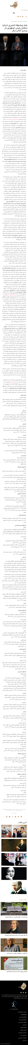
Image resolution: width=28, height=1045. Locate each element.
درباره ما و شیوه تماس (22, 1012)
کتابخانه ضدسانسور (23, 1038)
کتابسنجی (9, 809)
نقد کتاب (25, 1040)
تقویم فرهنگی (24, 1014)
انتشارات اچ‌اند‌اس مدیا (14, 1009)
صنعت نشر (13, 809)
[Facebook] (23, 17)
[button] (14, 13)
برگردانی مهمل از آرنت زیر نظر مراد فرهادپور (17, 971)
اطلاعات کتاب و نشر (22, 1022)
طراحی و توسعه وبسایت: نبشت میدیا (5, 1043)
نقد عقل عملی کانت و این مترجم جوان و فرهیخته (16, 935)
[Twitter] (20, 17)
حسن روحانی (18, 809)
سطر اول (13, 21)
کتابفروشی (6, 809)
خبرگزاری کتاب (14, 382)
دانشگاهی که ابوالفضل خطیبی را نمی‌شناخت (17, 953)
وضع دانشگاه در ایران (9, 810)
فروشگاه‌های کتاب (23, 1017)
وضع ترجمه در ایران (16, 810)
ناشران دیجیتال (23, 1030)
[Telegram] (18, 17)
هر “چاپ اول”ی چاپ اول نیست (12, 119)
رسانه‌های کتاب (23, 1035)
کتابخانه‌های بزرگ (23, 1020)
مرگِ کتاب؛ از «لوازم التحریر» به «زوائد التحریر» (16, 917)
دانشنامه (25, 1025)
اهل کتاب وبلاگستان (22, 1033)
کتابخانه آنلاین (24, 1027)
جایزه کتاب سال (23, 809)
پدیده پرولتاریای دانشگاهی (11, 295)
